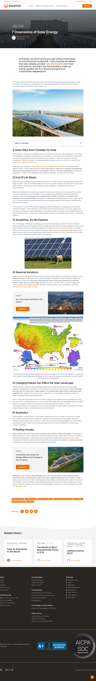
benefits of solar (18, 499)
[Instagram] (9, 670)
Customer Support (81, 1)
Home (15, 26)
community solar (68, 438)
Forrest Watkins (77, 560)
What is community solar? (44, 6)
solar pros (30, 501)
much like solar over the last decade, (61, 228)
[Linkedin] (12, 670)
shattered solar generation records (25, 287)
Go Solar (87, 6)
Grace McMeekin (17, 560)
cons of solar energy (45, 499)
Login (90, 1)
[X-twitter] (4, 670)
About (31, 6)
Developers (7, 1)
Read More (23, 309)
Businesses (16, 1)
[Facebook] (1, 670)
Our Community (61, 6)
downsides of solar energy (62, 499)
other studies (44, 401)
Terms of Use (91, 670)
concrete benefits (54, 64)
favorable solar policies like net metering (45, 393)
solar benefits (77, 499)
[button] (80, 143)
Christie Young (24, 37)
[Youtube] (7, 670)
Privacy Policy (80, 670)
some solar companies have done (24, 162)
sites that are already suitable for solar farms (48, 166)
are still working (47, 183)
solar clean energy (18, 501)
